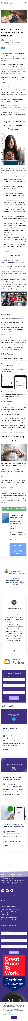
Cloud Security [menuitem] (5, 914)
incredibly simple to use (17, 318)
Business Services (7, 45)
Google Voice (18, 45)
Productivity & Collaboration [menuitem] (9, 912)
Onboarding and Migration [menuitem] (8, 906)
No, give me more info (8, 1014)
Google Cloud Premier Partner (12, 491)
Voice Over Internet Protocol (17, 94)
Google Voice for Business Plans (18, 549)
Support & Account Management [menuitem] (10, 909)
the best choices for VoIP (12, 260)
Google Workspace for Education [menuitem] (10, 920)
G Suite (22, 279)
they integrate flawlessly (10, 289)
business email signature (13, 107)
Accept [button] (14, 1018)
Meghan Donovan (11, 608)
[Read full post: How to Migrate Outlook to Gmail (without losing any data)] (14, 813)
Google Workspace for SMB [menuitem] (9, 917)
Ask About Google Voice (14, 509)
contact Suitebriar (8, 487)
